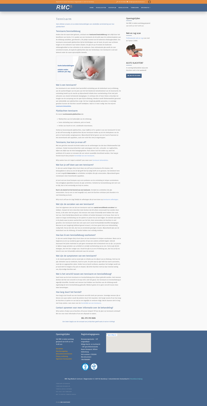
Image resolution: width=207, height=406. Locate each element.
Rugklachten (101, 7)
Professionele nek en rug (134, 38)
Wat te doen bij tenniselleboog (66, 394)
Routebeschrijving (136, 379)
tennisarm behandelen (63, 106)
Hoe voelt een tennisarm (64, 391)
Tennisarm (135, 7)
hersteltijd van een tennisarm (84, 156)
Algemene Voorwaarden (64, 359)
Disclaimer (59, 349)
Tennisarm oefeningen (63, 383)
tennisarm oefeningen (110, 199)
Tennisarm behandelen (63, 386)
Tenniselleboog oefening (64, 389)
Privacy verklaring (62, 356)
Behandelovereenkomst (64, 354)
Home (92, 7)
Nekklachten (123, 7)
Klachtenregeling (61, 351)
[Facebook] (149, 2)
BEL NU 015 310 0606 (134, 75)
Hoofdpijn (112, 7)
